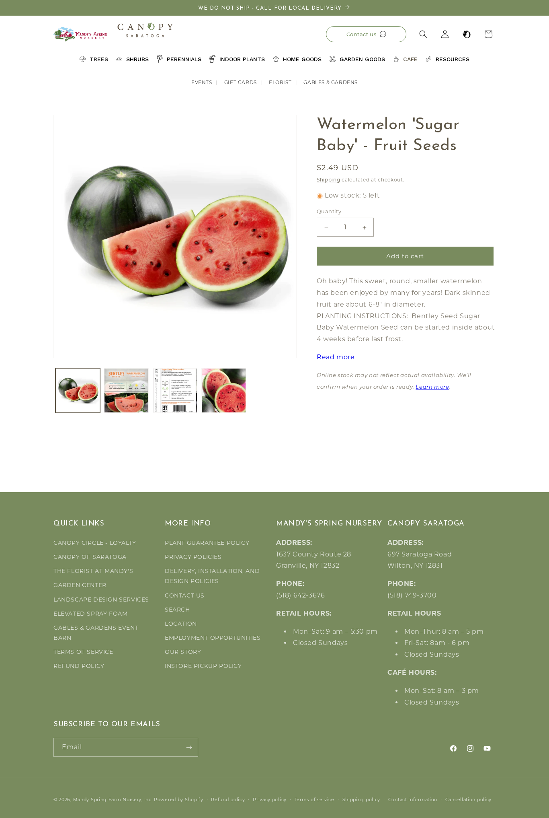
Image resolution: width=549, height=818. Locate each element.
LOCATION (181, 623)
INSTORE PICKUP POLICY (203, 666)
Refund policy (228, 799)
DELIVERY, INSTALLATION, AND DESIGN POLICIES (212, 576)
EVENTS (201, 82)
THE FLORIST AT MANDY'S (93, 571)
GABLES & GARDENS (330, 82)
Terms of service (314, 799)
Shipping (328, 180)
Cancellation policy (468, 799)
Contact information (412, 799)
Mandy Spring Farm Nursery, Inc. (113, 799)
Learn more (432, 387)
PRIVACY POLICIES (193, 556)
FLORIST (280, 82)
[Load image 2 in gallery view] (126, 390)
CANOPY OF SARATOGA (90, 556)
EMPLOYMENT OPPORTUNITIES (212, 637)
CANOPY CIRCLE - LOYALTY (94, 542)
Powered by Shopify (178, 799)
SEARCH (177, 609)
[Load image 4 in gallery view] (223, 390)
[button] (423, 34)
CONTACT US (185, 595)
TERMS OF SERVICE (83, 651)
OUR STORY (183, 651)
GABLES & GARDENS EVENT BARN (95, 632)
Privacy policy (270, 799)
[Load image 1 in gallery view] (77, 390)
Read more (335, 357)
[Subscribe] (189, 747)
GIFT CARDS (240, 82)
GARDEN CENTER (80, 585)
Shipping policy (361, 799)
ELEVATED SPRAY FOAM (90, 613)
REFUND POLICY (78, 666)
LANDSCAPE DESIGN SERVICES (101, 599)
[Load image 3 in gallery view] (175, 390)
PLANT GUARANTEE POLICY (207, 542)
